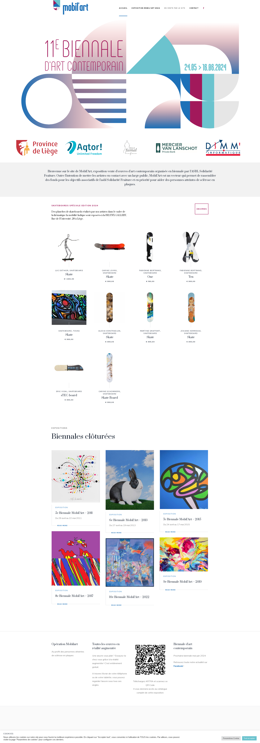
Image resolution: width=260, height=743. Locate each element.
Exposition (61, 507)
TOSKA (76, 331)
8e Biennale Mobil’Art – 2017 (74, 596)
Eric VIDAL (61, 391)
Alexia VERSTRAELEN (109, 331)
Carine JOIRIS (109, 270)
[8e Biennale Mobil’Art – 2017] (76, 558)
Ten (190, 277)
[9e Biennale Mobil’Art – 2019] (184, 554)
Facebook (178, 666)
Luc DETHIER (61, 270)
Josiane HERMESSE (191, 331)
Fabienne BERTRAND (150, 270)
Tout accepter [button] (249, 738)
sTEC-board (69, 395)
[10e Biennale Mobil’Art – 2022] (130, 562)
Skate (69, 274)
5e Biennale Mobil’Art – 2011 (74, 513)
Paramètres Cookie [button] (231, 738)
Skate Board (109, 398)
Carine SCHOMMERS (109, 391)
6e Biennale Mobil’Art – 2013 (128, 520)
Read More (62, 525)
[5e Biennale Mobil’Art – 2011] (76, 476)
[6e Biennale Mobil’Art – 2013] (130, 480)
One (150, 277)
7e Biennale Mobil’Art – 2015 (182, 519)
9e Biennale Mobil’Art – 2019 (182, 582)
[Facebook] (130, 720)
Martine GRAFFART (150, 331)
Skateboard (76, 270)
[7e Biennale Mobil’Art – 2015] (184, 479)
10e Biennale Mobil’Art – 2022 (129, 597)
